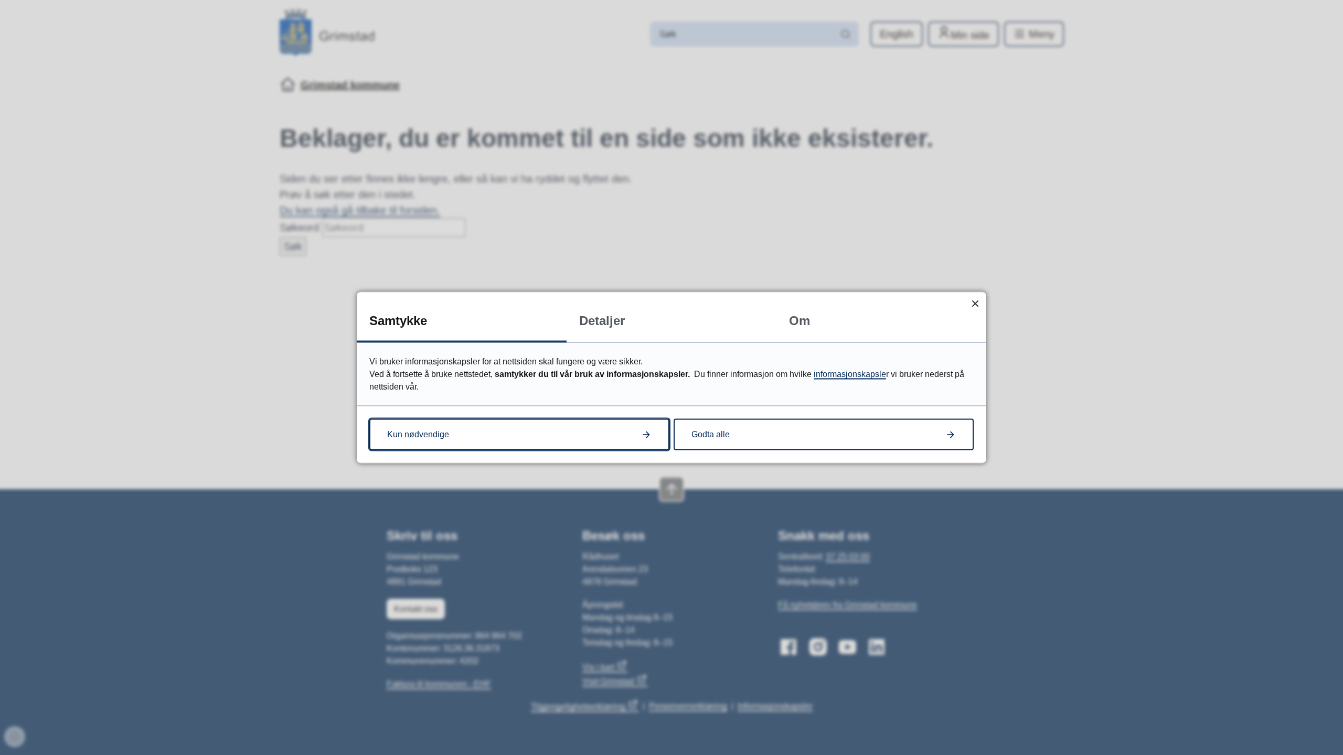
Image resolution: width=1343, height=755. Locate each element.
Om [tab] (799, 321)
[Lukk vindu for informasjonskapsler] (975, 303)
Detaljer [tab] (602, 321)
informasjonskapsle (850, 374)
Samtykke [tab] (398, 321)
